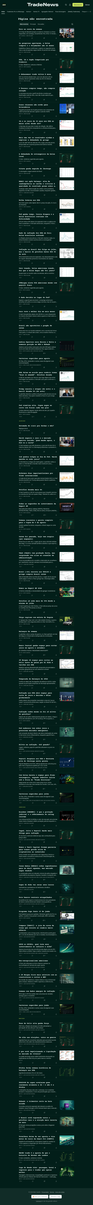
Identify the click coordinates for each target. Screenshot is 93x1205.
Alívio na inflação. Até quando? (34, 745)
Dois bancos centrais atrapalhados (35, 897)
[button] (3, 11)
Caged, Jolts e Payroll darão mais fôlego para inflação (35, 832)
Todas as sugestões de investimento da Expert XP (37, 505)
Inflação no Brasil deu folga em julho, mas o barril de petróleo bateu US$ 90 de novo (38, 252)
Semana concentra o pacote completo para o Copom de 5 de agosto (36, 521)
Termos (52, 1192)
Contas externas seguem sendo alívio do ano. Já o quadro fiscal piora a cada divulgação (37, 411)
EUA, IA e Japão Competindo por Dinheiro (34, 61)
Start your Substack (40, 1196)
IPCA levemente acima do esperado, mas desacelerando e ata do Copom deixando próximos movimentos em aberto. (38, 257)
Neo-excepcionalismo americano (33, 961)
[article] (46, 33)
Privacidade (45, 1192)
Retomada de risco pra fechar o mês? (36, 426)
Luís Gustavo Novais (28, 751)
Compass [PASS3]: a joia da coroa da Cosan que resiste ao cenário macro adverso (36, 928)
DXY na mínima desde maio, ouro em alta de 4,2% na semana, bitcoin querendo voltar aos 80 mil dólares (35, 78)
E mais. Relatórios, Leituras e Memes (30, 65)
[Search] (66, 5)
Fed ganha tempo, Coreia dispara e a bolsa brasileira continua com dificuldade (36, 216)
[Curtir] (20, 38)
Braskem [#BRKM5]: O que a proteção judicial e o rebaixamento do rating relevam (36, 814)
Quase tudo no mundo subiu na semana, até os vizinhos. (36, 273)
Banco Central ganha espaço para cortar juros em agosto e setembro (38, 647)
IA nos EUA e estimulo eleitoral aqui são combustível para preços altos (37, 836)
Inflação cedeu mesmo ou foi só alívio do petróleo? (37, 713)
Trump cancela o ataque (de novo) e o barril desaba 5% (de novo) (37, 390)
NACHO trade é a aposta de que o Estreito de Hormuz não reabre (34, 1154)
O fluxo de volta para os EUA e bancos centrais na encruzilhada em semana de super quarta (34, 964)
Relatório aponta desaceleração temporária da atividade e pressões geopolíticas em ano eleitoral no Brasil (37, 668)
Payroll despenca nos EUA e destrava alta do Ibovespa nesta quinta (36, 760)
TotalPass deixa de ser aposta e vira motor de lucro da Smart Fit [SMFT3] (37, 1138)
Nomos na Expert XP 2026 (30, 588)
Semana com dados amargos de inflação (37, 991)
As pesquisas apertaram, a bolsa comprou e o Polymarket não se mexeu (36, 44)
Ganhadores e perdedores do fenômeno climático (34, 887)
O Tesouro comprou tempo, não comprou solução (37, 89)
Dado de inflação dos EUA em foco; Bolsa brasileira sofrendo (35, 234)
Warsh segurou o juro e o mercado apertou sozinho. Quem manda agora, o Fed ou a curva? (37, 440)
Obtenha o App (55, 1196)
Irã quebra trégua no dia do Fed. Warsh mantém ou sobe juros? (38, 458)
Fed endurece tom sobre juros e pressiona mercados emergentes (34, 729)
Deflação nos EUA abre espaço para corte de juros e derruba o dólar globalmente (35, 695)
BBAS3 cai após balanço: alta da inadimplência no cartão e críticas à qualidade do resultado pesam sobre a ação (37, 184)
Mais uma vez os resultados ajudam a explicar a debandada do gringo (36, 139)
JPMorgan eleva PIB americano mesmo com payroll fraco (38, 284)
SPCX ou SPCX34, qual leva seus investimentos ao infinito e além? (35, 945)
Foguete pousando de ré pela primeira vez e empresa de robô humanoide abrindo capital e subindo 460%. (36, 110)
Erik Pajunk (29, 35)
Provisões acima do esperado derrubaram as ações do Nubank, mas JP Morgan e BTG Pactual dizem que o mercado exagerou (38, 1107)
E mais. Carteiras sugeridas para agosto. (31, 159)
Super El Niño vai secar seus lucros (36, 885)
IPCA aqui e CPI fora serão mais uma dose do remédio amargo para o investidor (36, 995)
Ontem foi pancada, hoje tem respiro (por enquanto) (36, 538)
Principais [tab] (33, 24)
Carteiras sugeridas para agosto (34, 358)
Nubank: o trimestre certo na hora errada (35, 1102)
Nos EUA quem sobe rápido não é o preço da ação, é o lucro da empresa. (37, 203)
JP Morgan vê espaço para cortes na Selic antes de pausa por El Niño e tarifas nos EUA (36, 662)
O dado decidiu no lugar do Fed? (34, 298)
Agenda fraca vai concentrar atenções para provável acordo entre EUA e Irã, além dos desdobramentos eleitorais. (37, 1041)
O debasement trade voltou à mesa (35, 74)
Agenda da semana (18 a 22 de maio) (30, 1073)
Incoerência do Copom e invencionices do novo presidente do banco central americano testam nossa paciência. (37, 901)
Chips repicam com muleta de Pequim (36, 617)
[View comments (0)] (32, 38)
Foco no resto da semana (30, 29)
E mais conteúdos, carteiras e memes (30, 1158)
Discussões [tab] (41, 24)
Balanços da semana (28, 631)
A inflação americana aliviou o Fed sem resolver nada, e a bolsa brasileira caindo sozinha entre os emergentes (37, 239)
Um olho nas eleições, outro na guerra (37, 1037)
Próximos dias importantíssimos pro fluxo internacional (36, 474)
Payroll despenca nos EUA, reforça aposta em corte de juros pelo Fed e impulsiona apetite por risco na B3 (37, 764)
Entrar (87, 5)
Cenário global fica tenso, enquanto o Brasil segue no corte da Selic (37, 526)
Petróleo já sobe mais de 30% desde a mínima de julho (37, 602)
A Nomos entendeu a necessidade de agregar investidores (37, 591)
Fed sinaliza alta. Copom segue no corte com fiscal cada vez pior (35, 407)
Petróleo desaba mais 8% (30, 490)
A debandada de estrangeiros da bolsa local (37, 155)
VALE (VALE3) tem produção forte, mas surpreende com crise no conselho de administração (37, 555)
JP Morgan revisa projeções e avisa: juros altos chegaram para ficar (36, 1126)
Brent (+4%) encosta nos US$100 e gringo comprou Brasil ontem (35, 573)
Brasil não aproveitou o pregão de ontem (35, 327)
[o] (67, 915)
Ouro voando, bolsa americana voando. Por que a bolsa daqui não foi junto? (37, 269)
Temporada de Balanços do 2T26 (33, 679)
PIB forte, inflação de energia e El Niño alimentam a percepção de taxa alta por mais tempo (35, 1027)
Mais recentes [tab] (24, 24)
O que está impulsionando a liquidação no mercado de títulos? (37, 1053)
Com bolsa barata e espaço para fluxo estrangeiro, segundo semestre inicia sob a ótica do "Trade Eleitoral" (37, 777)
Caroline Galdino (29, 192)
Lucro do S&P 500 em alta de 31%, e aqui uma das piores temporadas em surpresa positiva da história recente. (37, 143)
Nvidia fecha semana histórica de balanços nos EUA (35, 1069)
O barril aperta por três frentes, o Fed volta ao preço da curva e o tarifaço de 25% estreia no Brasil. (38, 607)
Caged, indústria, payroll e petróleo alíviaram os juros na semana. (36, 748)
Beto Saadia (27, 66)
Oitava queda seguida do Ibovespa (35, 169)
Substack (38, 1201)
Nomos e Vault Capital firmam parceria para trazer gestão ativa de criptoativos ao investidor (37, 849)
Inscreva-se (78, 5)
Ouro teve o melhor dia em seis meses (37, 312)
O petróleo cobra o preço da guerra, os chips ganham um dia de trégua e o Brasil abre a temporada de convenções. (38, 635)
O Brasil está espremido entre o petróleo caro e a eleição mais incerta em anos (38, 1120)
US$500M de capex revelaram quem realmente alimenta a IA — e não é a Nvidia (36, 1085)
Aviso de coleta (59, 1192)
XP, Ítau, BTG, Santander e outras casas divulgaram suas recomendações (36, 362)
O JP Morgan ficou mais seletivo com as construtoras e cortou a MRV (38, 976)
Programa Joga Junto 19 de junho (34, 911)
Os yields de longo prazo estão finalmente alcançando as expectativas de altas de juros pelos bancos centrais (36, 1057)
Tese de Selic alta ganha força (34, 1023)
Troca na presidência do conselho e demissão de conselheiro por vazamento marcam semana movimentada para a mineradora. (38, 561)
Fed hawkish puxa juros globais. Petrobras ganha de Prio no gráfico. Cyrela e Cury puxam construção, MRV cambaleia (37, 915)
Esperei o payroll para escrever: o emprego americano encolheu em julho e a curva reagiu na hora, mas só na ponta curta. (38, 301)
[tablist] (32, 24)
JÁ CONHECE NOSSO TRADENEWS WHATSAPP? (33, 650)
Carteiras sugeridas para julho (34, 794)
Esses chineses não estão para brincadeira (33, 106)
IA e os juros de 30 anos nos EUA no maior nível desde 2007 (36, 122)
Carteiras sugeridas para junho (34, 1005)
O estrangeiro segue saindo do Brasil (30, 171)
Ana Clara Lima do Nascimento (32, 365)
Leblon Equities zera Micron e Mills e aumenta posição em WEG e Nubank (37, 343)
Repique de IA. (23, 428)
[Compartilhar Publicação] (70, 5)
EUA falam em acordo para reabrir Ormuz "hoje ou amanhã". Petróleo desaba (38, 374)
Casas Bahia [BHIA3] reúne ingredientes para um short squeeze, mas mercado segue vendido (38, 868)
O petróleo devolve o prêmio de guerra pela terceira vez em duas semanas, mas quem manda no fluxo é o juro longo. (37, 395)
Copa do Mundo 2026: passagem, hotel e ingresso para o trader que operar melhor (37, 1170)
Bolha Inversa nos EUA (29, 200)
